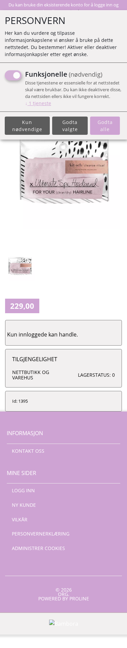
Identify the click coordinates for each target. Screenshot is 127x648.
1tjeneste (38, 103)
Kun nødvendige (27, 125)
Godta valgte (70, 125)
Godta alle (105, 125)
